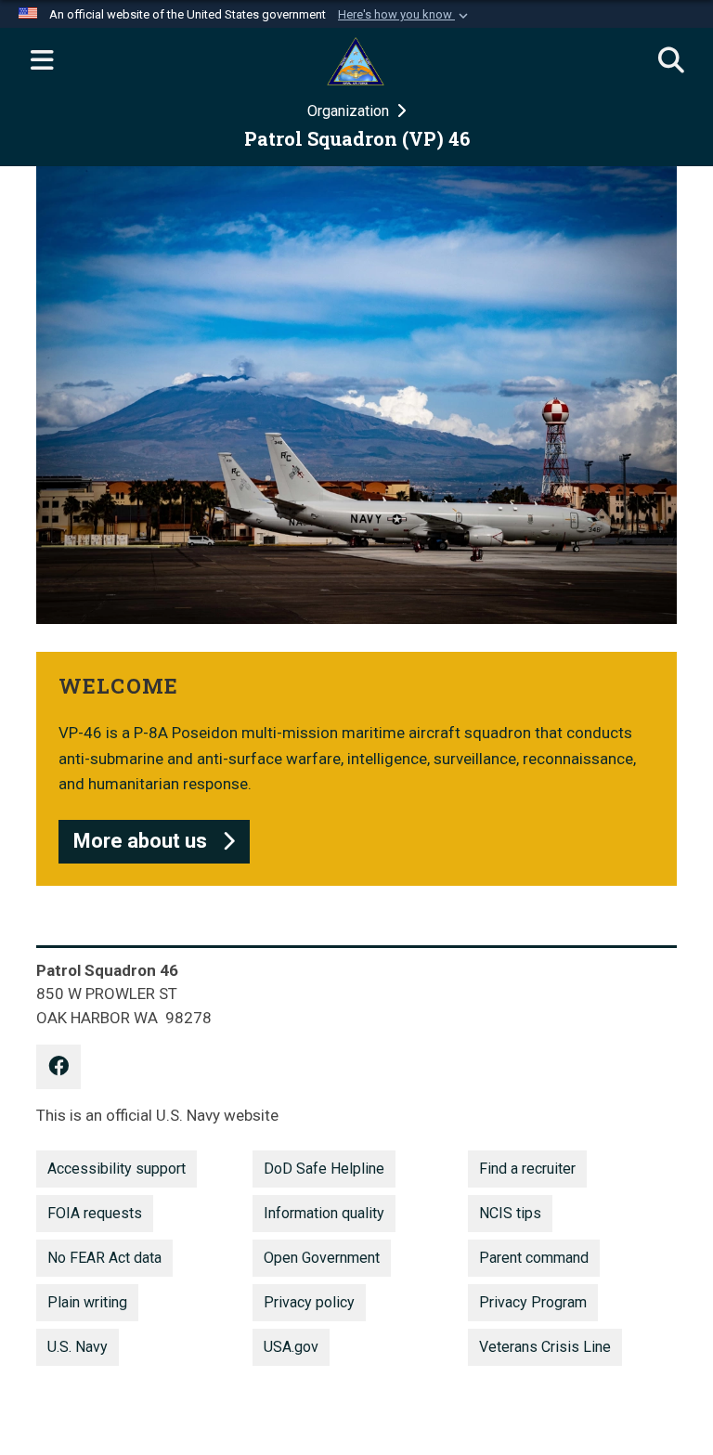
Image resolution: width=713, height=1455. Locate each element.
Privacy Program (533, 1302)
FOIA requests (94, 1213)
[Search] (671, 61)
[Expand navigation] (42, 61)
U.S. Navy (77, 1347)
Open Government (322, 1258)
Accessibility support (116, 1168)
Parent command (534, 1258)
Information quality (324, 1213)
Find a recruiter (527, 1168)
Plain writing (87, 1302)
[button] (405, 15)
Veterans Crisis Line (545, 1347)
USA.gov (291, 1347)
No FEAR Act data (104, 1258)
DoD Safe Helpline (324, 1168)
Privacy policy (309, 1302)
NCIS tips (510, 1213)
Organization (350, 111)
